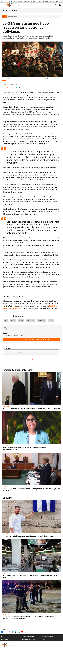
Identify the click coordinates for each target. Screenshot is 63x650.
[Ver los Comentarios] (7, 87)
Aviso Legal (4, 639)
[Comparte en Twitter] (13, 87)
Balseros (33, 1)
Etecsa (20, 1)
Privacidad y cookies (47, 636)
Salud (15, 1)
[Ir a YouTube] (22, 632)
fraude (21, 320)
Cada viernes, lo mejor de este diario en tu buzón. (31, 339)
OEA (5, 320)
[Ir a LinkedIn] (19, 632)
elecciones (30, 320)
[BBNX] (7, 645)
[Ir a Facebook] (2, 632)
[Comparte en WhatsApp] (16, 87)
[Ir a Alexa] (26, 632)
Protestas (38, 1)
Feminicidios (26, 1)
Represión (52, 1)
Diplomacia (45, 1)
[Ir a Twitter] (6, 632)
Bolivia (50, 320)
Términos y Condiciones (28, 639)
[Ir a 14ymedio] (13, 5)
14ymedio (4, 636)
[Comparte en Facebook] (10, 87)
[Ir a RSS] (29, 632)
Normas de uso (55, 348)
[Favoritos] (4, 87)
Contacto (44, 639)
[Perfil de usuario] (60, 5)
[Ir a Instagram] (9, 632)
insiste (13, 320)
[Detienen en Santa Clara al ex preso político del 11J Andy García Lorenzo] (31, 516)
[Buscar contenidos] (56, 5)
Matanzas (58, 1)
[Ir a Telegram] (12, 632)
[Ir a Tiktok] (16, 632)
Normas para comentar (28, 636)
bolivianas (41, 320)
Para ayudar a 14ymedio (13, 16)
